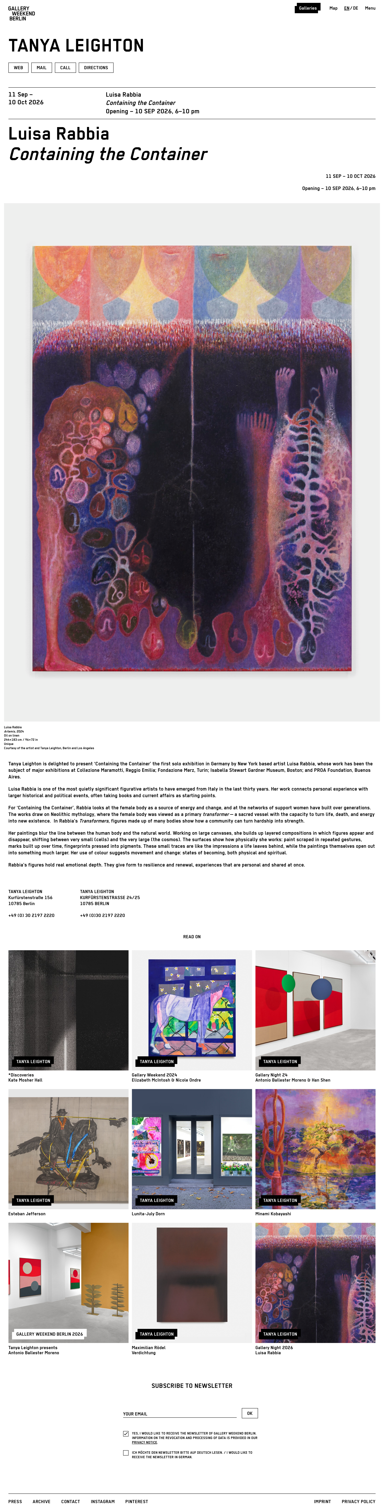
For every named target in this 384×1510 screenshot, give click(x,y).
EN (347, 8)
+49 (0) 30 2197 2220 (31, 915)
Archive (42, 1501)
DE (355, 8)
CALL (65, 67)
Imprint (322, 1501)
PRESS (15, 1501)
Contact (70, 1501)
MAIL (42, 67)
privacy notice (144, 1442)
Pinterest (136, 1501)
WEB (18, 67)
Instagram (103, 1501)
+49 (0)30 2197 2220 (102, 915)
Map (334, 8)
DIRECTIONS (96, 67)
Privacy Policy (359, 1501)
